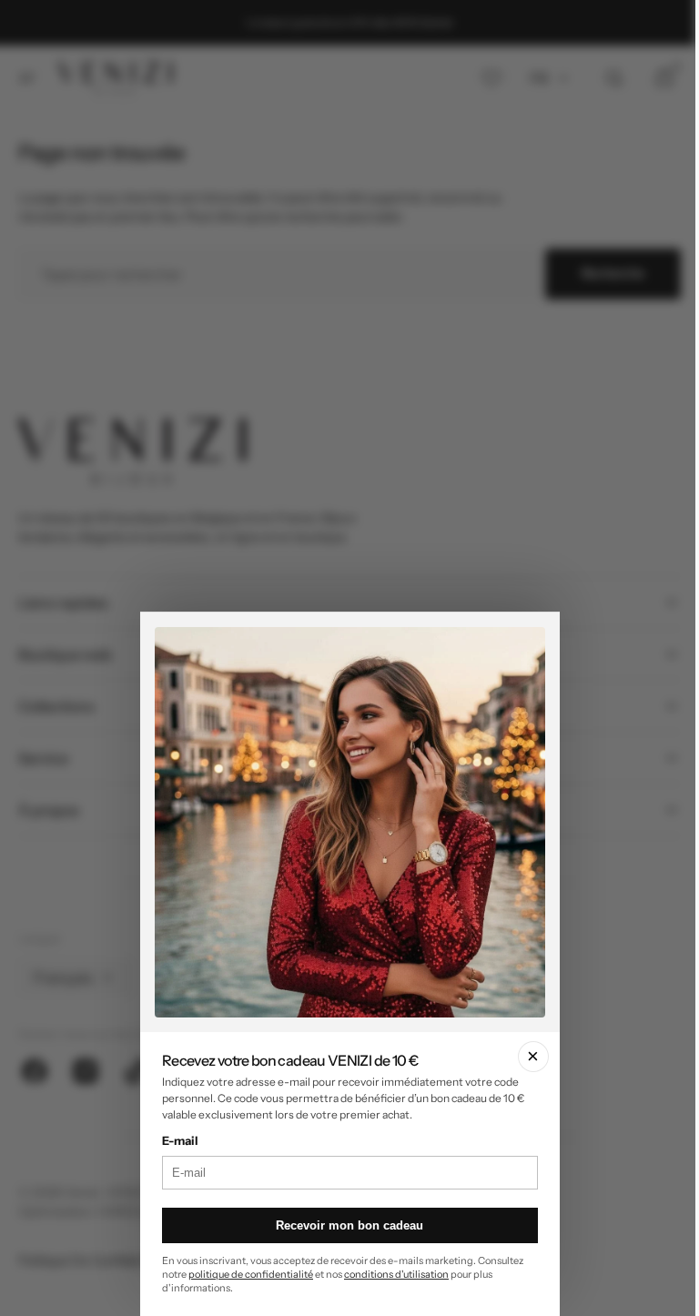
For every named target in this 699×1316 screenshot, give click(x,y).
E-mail (177, 1140)
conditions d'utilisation (393, 1274)
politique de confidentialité (248, 1274)
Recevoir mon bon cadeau (342, 1225)
